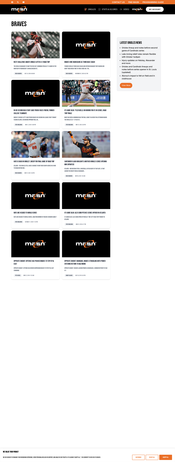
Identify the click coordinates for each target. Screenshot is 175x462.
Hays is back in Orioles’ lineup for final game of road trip (34, 161)
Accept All (166, 457)
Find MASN (133, 2)
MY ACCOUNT (155, 9)
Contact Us (118, 2)
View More (126, 85)
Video (126, 9)
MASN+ (137, 9)
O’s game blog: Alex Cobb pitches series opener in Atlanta (84, 213)
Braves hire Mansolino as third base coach (79, 62)
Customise (138, 457)
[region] (87, 455)
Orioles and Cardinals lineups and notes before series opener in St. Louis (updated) (139, 69)
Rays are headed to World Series (25, 213)
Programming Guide (153, 2)
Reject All (152, 457)
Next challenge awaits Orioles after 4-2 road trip (32, 62)
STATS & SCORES (109, 9)
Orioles (92, 9)
